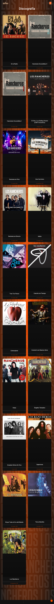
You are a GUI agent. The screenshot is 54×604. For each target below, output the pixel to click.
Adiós (39, 236)
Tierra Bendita (39, 522)
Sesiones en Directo (14, 236)
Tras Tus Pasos (14, 293)
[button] (50, 3)
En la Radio (14, 64)
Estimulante (14, 350)
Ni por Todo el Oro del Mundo (14, 522)
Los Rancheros (14, 579)
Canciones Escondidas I (14, 121)
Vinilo (14, 408)
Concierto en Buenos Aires (39, 350)
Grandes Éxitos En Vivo (14, 465)
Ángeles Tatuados (39, 408)
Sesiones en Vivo (14, 179)
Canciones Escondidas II (39, 64)
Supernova (39, 464)
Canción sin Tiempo (40, 293)
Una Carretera (39, 179)
